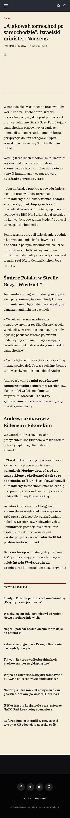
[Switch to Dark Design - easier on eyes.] (64, 5)
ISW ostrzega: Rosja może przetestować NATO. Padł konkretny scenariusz (33, 707)
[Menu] (6, 6)
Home (27, 798)
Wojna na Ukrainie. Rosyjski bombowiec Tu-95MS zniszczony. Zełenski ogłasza (33, 677)
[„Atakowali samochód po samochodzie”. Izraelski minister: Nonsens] (35, 73)
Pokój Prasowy (18, 46)
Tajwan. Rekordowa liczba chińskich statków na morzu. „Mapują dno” (30, 661)
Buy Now (40, 798)
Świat (7, 18)
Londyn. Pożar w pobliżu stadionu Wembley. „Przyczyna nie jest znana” (35, 600)
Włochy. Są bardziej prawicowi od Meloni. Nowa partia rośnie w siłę (33, 615)
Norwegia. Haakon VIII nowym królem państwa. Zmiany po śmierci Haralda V (32, 692)
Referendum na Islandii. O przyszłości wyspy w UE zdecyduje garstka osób (31, 722)
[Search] (58, 6)
